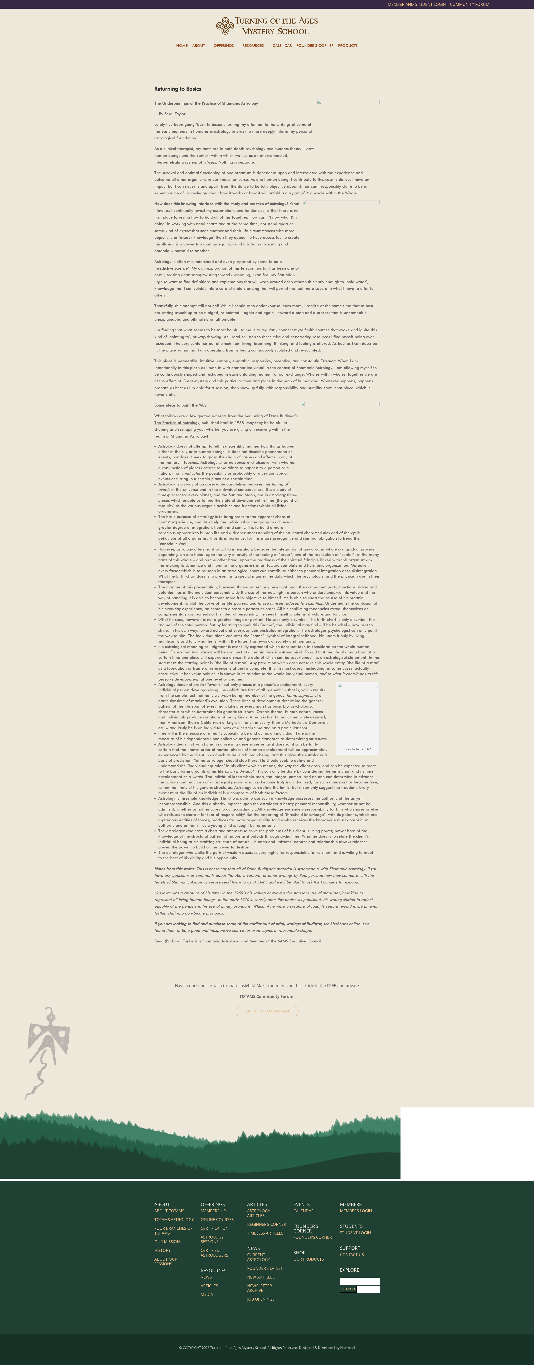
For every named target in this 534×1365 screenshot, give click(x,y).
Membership (213, 1211)
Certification (214, 1228)
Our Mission (167, 1241)
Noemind (347, 1347)
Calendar (282, 46)
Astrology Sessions (212, 1239)
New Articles (261, 1277)
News (206, 1277)
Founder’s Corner (315, 46)
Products (348, 46)
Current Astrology (258, 1257)
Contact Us (352, 1254)
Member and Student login (417, 4)
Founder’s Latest (265, 1268)
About (198, 46)
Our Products (308, 1259)
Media (207, 1294)
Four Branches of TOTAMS (173, 1231)
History (162, 1250)
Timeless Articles (265, 1233)
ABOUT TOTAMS (169, 1211)
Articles (209, 1286)
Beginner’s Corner (266, 1224)
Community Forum (469, 4)
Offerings (224, 46)
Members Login (356, 1211)
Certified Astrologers (214, 1253)
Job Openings (261, 1299)
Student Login (355, 1232)
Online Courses (217, 1219)
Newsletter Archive (259, 1288)
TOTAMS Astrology (174, 1219)
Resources (253, 46)
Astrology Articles (258, 1213)
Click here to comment (267, 1011)
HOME (182, 46)
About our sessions (165, 1261)
